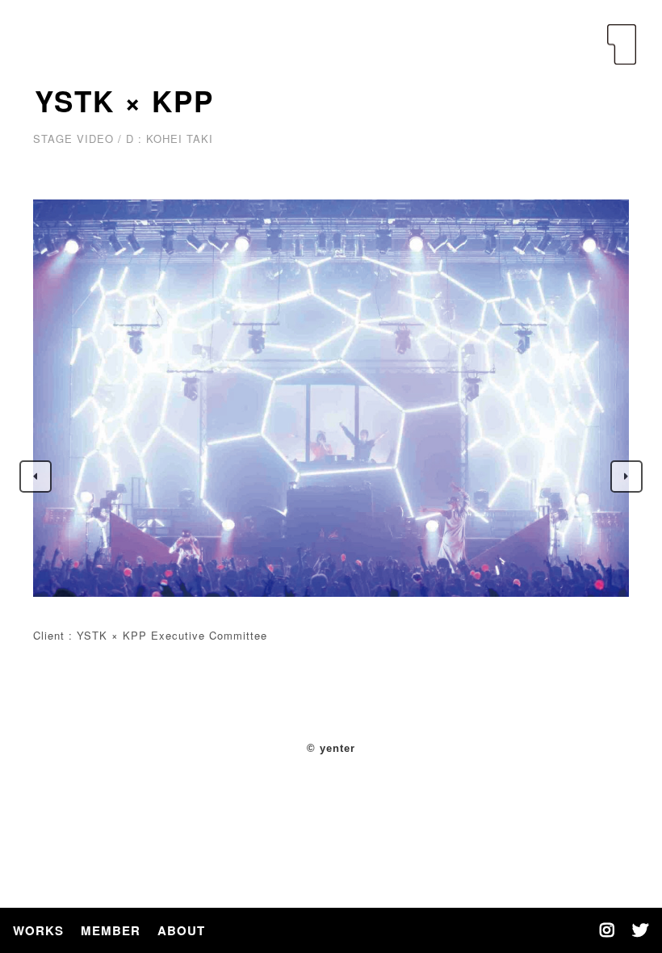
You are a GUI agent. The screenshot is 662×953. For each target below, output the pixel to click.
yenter (621, 44)
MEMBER (110, 930)
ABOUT (181, 930)
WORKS (38, 930)
